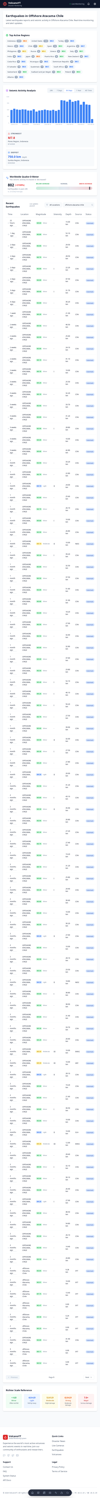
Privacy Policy (58, 1467)
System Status (9, 1475)
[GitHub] (8, 1455)
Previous (14, 1377)
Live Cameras (58, 1445)
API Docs (7, 1480)
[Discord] (4, 1455)
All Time (88, 90)
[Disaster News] (44, 1493)
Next (87, 1377)
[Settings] (95, 4)
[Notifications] (88, 4)
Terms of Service (59, 1471)
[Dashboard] (32, 1493)
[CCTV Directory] (50, 1493)
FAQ (5, 1471)
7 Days (59, 90)
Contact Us (8, 1467)
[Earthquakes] (56, 1493)
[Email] (17, 1455)
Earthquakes (58, 1450)
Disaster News (58, 1441)
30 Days (69, 90)
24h (51, 90)
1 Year (78, 90)
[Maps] (38, 1493)
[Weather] (67, 1493)
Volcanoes (56, 1454)
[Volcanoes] (62, 1493)
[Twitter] (13, 1455)
